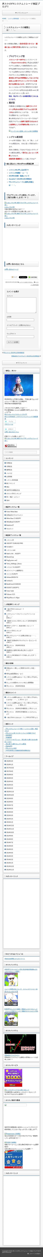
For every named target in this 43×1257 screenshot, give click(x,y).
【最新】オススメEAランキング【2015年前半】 (21, 621)
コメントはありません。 (26, 282)
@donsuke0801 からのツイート (15, 959)
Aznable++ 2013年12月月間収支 (20, 179)
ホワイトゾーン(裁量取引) (14, 570)
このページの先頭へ (35, 1253)
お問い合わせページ (11, 269)
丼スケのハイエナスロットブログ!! (16, 414)
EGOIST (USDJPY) (12, 587)
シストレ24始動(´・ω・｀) (18, 173)
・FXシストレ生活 (10, 748)
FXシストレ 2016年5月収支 (15, 645)
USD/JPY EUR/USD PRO (14, 543)
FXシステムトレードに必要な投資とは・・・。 (21, 635)
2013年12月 (10, 866)
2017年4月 (9, 771)
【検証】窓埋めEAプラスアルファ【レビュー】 (21, 640)
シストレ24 (10, 540)
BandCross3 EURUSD (13, 584)
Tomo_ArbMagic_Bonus (14, 564)
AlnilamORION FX (12, 577)
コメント (10, 296)
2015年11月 (10, 791)
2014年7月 (9, 842)
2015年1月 (9, 822)
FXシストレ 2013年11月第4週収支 (14, 352)
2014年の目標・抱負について (19, 176)
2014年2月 (9, 859)
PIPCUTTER (30, 717)
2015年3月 (9, 815)
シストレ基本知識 (13, 18)
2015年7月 (9, 805)
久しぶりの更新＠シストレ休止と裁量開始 (20, 682)
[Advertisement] (21, 243)
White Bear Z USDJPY (13, 518)
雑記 (7, 487)
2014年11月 (10, 829)
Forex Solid (10, 591)
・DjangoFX (8, 746)
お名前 (9, 317)
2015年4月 (9, 812)
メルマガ (9, 473)
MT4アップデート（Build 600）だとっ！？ (20, 626)
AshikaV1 (9, 581)
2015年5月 (9, 808)
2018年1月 (9, 764)
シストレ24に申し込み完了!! (19, 170)
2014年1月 (9, 863)
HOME (4, 18)
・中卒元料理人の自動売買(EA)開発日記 (17, 750)
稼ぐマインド (10, 483)
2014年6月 (9, 846)
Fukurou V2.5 (10, 594)
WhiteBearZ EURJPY (13, 522)
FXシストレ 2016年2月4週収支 (16, 708)
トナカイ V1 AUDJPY (13, 567)
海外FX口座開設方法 (13, 490)
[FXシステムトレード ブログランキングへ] (11, 446)
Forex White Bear (12, 511)
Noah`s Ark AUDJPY (13, 553)
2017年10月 (10, 768)
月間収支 (9, 466)
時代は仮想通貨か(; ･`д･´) (14, 674)
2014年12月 (10, 825)
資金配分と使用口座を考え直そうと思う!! (19, 650)
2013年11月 (10, 869)
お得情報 (9, 476)
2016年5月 (9, 778)
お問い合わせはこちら (12, 432)
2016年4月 (9, 781)
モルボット (10, 529)
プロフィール (9, 424)
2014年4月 (9, 853)
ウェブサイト (11, 334)
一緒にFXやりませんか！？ (15, 609)
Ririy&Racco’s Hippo (13, 598)
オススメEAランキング (13, 493)
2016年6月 (9, 774)
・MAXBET (8, 735)
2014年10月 (10, 832)
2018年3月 (9, 761)
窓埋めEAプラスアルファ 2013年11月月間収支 (25, 356)
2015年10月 (10, 795)
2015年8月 (9, 802)
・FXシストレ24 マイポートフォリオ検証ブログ (20, 733)
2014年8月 (9, 839)
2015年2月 (9, 819)
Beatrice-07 (10, 525)
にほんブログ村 (10, 207)
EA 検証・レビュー (13, 497)
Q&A (7, 500)
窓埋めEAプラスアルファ (14, 515)
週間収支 (9, 470)
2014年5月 (9, 849)
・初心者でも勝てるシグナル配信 (15, 744)
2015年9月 (9, 798)
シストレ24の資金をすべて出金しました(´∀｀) (21, 655)
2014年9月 (9, 836)
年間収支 (9, 463)
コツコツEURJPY (12, 574)
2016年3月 (9, 785)
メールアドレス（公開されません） (19, 325)
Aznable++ (9, 547)
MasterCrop (10, 557)
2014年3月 (9, 856)
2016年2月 (9, 788)
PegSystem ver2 (11, 560)
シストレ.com (10, 550)
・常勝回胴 (8, 737)
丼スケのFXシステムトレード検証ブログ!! (25, 1251)
